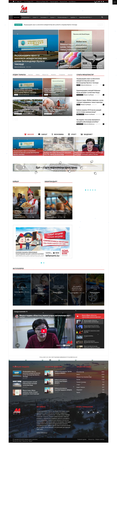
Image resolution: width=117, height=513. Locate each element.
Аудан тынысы (18, 113)
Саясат (35, 17)
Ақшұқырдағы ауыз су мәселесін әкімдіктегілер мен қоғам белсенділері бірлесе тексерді (26, 90)
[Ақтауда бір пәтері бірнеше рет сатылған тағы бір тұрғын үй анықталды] (58, 146)
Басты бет (17, 17)
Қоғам (52, 17)
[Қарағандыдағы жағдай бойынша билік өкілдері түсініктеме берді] (17, 384)
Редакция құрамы (54, 1)
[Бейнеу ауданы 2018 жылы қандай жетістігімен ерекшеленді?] (27, 106)
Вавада (67, 415)
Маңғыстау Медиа (54, 94)
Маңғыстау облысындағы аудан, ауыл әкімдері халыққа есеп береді (58, 213)
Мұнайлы (53, 74)
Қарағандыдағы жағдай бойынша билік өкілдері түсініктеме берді (30, 383)
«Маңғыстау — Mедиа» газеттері (96, 439)
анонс (16, 52)
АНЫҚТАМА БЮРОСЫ (84, 17)
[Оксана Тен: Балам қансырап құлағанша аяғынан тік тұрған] (93, 60)
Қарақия (70, 74)
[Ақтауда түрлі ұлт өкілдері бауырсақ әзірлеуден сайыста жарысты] (27, 203)
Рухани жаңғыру (62, 17)
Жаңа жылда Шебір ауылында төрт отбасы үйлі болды (57, 110)
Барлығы (30, 74)
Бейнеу (37, 74)
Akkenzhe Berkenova (19, 67)
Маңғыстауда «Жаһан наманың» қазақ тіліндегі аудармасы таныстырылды (48, 24)
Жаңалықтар (25, 17)
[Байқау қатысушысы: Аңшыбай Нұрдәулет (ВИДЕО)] (49, 390)
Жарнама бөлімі (63, 1)
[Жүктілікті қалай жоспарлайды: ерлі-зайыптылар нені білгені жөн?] (70, 60)
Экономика (43, 17)
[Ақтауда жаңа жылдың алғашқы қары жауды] (40, 290)
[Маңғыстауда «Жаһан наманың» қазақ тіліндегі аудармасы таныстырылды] (81, 41)
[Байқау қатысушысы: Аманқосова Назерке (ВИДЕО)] (49, 382)
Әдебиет (73, 17)
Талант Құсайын (18, 292)
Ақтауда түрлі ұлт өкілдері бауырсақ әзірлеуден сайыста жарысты (25, 213)
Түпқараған (62, 74)
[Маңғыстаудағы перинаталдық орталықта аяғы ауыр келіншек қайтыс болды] (89, 146)
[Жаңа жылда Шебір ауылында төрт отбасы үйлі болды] (57, 106)
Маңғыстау (45, 74)
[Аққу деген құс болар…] (22, 290)
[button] (102, 17)
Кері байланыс (72, 1)
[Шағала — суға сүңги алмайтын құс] (58, 290)
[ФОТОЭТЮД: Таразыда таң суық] (95, 290)
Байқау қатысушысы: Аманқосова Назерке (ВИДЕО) (61, 381)
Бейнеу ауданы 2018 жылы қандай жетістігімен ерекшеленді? (26, 110)
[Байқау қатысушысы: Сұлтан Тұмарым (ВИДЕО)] (49, 374)
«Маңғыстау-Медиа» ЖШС (42, 1)
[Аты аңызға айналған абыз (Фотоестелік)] (77, 290)
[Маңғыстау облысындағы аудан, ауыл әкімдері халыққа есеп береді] (58, 203)
